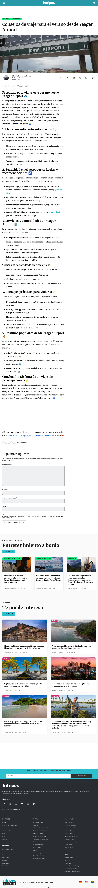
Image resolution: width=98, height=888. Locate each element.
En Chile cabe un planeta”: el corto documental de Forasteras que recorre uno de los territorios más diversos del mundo (81, 580)
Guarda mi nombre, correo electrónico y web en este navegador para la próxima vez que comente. (32, 517)
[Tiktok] (34, 804)
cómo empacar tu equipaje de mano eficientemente (29, 435)
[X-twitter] (16, 804)
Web (4, 506)
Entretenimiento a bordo (12, 18)
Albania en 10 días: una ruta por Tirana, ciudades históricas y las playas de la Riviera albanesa (24, 647)
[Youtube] (22, 804)
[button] (4, 3)
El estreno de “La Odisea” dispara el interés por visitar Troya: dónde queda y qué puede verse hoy (15, 579)
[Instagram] (10, 804)
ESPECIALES (69, 819)
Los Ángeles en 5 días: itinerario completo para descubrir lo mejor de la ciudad (71, 685)
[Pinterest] (28, 804)
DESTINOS (6, 819)
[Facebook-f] (4, 804)
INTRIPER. (17, 809)
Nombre (5, 489)
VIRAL (35, 819)
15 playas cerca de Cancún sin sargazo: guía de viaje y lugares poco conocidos (23, 685)
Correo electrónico (9, 498)
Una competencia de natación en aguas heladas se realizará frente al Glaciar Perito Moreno (48, 578)
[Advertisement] (33, 415)
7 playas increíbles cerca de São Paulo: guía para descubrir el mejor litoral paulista (71, 647)
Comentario (7, 464)
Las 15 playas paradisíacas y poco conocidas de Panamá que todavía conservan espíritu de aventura (23, 724)
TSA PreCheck (54, 212)
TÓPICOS (5, 846)
